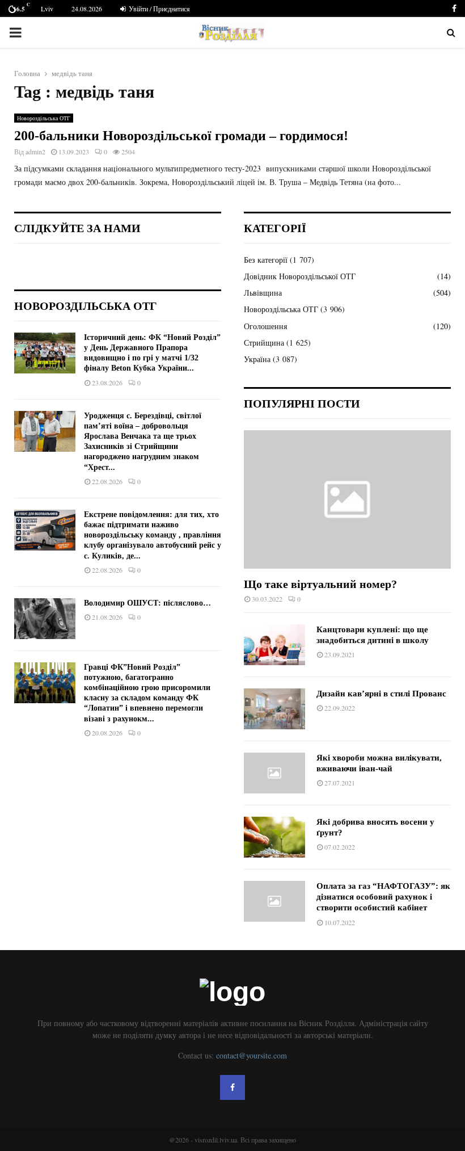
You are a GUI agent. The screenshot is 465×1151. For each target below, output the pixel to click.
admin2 (35, 151)
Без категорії (266, 259)
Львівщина (263, 292)
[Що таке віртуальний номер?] (347, 499)
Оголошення (265, 326)
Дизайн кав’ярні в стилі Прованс (381, 693)
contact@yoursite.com (251, 1055)
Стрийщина (264, 342)
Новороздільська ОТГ (43, 118)
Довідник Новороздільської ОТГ (300, 276)
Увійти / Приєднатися (158, 8)
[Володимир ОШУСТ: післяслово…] (44, 618)
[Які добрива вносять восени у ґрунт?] (274, 837)
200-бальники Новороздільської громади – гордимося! (181, 135)
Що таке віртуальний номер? (320, 584)
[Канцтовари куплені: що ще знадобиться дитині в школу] (274, 644)
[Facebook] (232, 1087)
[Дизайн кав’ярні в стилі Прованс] (274, 708)
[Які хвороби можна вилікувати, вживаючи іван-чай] (274, 773)
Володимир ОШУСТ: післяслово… (147, 603)
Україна (257, 359)
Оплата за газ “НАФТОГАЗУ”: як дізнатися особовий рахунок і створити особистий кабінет (383, 897)
